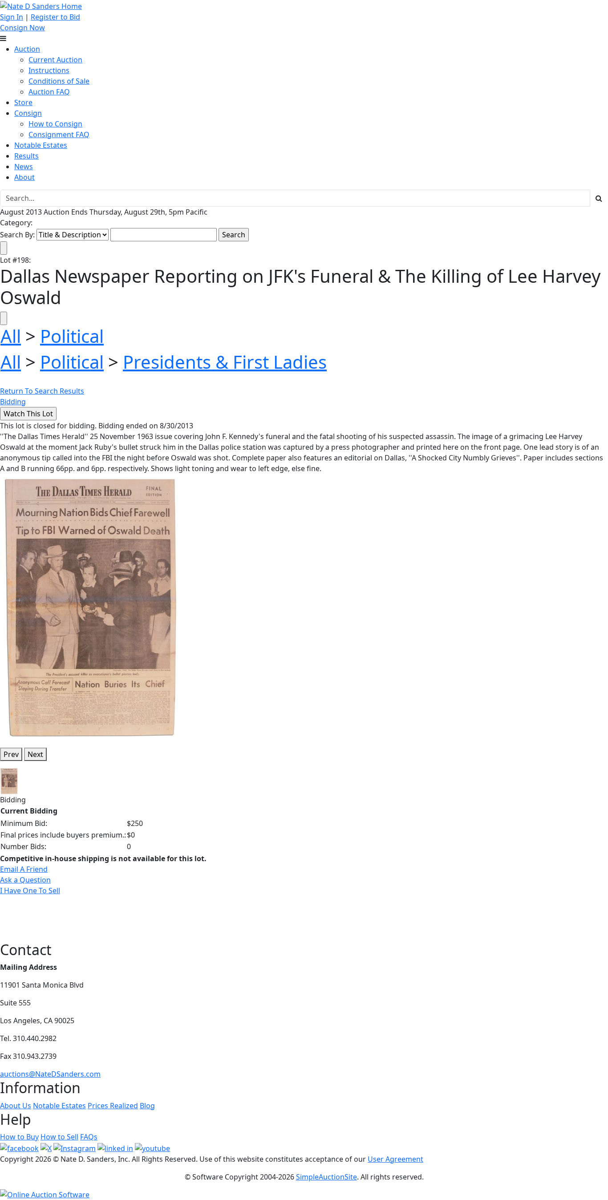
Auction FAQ (49, 92)
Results (26, 156)
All (10, 336)
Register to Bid (55, 17)
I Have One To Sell (30, 890)
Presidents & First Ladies (225, 362)
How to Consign (55, 124)
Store (23, 102)
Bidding (13, 402)
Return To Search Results (42, 391)
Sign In (11, 17)
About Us (15, 1106)
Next (35, 754)
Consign (28, 113)
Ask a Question (25, 880)
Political (72, 336)
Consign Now (22, 28)
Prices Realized (113, 1106)
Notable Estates (40, 145)
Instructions (48, 70)
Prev (11, 754)
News (23, 166)
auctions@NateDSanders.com (50, 1074)
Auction (27, 49)
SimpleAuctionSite (326, 1177)
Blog (147, 1106)
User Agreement (395, 1159)
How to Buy (19, 1137)
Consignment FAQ (58, 134)
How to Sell (59, 1137)
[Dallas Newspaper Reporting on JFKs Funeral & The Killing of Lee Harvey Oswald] (90, 606)
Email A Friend (24, 869)
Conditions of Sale (58, 81)
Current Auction (55, 60)
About (24, 177)
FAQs (88, 1137)
